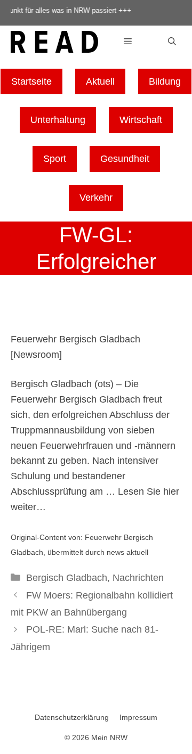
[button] (172, 42)
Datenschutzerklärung (72, 717)
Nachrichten (138, 577)
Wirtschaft (140, 119)
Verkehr (96, 197)
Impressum (138, 717)
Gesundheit (124, 158)
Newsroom (36, 354)
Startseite (31, 81)
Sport (54, 158)
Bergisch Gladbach (66, 577)
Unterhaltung (57, 119)
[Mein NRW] (54, 43)
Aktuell (100, 81)
